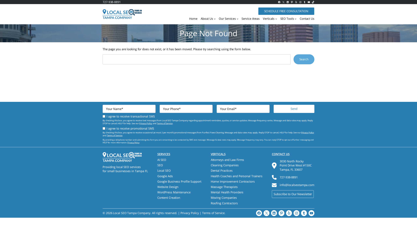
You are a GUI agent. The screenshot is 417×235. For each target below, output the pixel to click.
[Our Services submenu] (237, 19)
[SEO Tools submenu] (295, 19)
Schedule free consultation (286, 11)
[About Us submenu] (215, 19)
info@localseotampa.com (297, 185)
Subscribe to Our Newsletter (293, 194)
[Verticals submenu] (276, 19)
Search (304, 59)
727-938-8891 (112, 2)
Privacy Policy (145, 123)
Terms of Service (164, 123)
